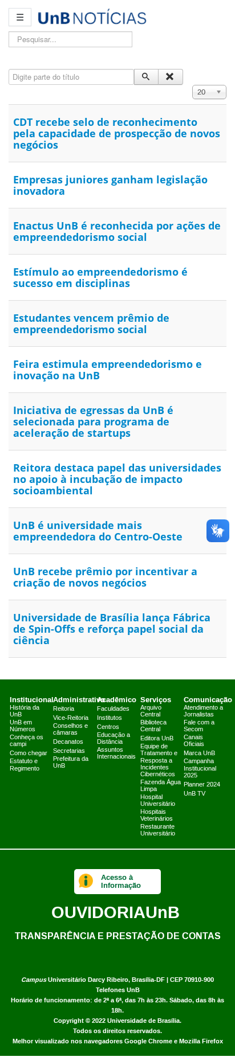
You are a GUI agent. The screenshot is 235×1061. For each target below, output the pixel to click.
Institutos (109, 718)
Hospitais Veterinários (156, 815)
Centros (108, 727)
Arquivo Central (150, 711)
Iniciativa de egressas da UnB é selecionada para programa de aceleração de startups (93, 421)
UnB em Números (22, 726)
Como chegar (28, 753)
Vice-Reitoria (70, 718)
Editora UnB (156, 738)
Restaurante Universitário (157, 830)
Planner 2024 (202, 784)
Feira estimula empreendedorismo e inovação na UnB (107, 369)
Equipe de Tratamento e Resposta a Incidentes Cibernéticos (158, 760)
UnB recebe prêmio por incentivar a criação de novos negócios (105, 576)
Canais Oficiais (194, 741)
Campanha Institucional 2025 (200, 768)
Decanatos (68, 742)
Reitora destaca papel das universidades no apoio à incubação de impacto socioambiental (117, 479)
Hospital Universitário (157, 801)
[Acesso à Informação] (86, 882)
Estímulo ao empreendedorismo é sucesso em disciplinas (100, 277)
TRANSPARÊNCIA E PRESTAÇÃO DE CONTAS (118, 935)
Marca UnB (199, 753)
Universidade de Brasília (143, 1021)
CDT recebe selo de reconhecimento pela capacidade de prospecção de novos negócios (116, 133)
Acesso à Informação (121, 881)
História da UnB (24, 711)
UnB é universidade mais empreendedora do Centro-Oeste (98, 530)
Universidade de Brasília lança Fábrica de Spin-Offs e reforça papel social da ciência (111, 629)
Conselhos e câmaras (70, 729)
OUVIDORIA (115, 912)
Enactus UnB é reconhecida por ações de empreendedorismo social (117, 231)
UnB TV (194, 793)
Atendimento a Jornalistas (203, 711)
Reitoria (63, 709)
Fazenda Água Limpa (160, 786)
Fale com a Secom (199, 726)
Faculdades (113, 709)
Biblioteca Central (153, 726)
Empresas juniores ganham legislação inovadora (110, 185)
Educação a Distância (113, 738)
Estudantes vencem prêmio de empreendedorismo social (91, 323)
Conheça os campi (26, 741)
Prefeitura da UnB (70, 762)
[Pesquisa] (146, 77)
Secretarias (69, 751)
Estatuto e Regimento (24, 765)
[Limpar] (170, 77)
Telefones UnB (118, 990)
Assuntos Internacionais (116, 753)
